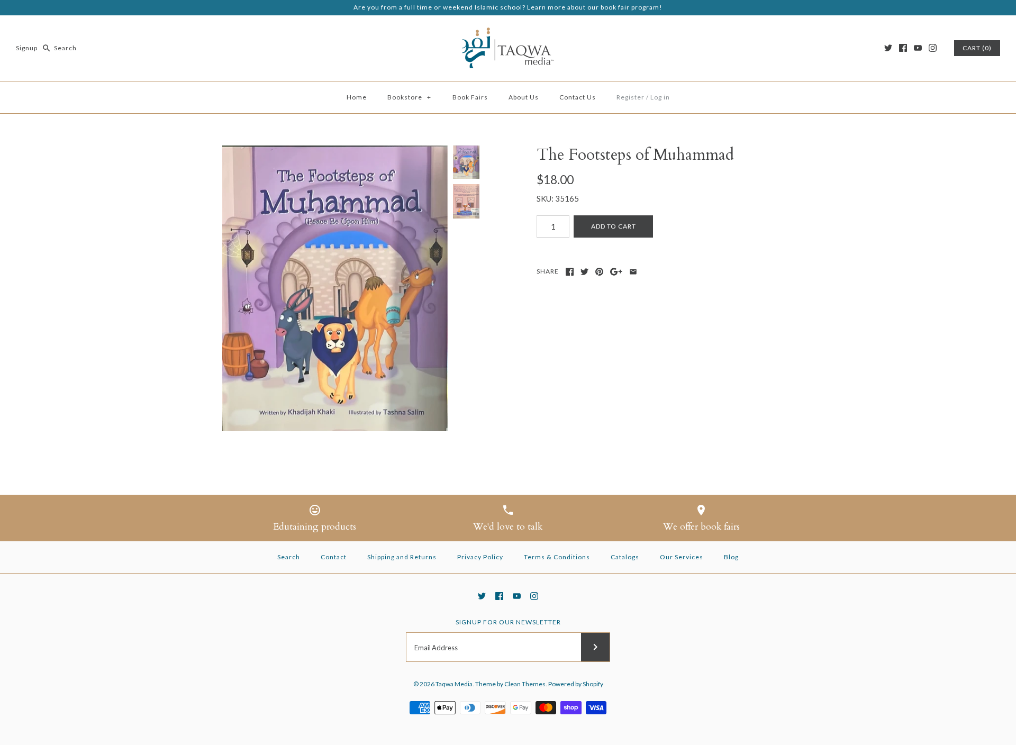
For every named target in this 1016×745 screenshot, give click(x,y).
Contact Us (577, 97)
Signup (27, 48)
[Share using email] (633, 272)
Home (357, 97)
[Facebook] (903, 48)
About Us (524, 97)
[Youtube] (918, 48)
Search (288, 557)
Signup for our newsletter (508, 622)
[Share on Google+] (616, 272)
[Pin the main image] (599, 272)
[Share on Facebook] (570, 272)
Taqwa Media (454, 684)
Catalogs (625, 557)
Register (630, 97)
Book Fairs (470, 97)
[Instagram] (933, 48)
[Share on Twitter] (584, 272)
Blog (731, 557)
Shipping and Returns (402, 557)
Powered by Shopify (575, 684)
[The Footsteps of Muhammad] (335, 288)
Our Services (681, 557)
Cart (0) (977, 48)
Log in (660, 97)
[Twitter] (888, 48)
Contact (334, 557)
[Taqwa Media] (508, 32)
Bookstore (409, 97)
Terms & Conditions (557, 557)
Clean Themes (525, 684)
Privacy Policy (480, 557)
